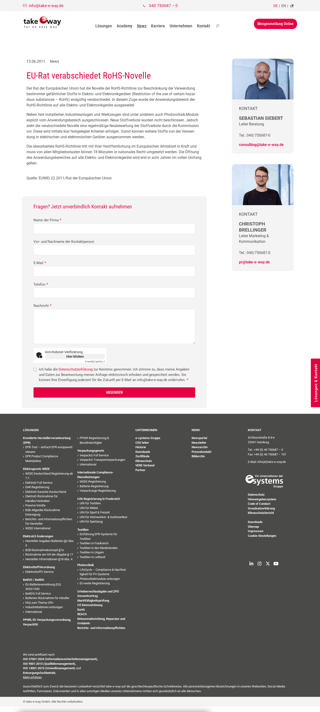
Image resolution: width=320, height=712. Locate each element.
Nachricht (42, 306)
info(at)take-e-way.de (271, 462)
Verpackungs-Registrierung (98, 490)
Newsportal (199, 438)
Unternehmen (181, 25)
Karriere (158, 25)
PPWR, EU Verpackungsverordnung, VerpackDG (47, 622)
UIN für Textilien (90, 503)
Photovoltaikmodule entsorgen (100, 579)
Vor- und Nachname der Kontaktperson (63, 242)
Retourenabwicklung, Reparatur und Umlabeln (101, 621)
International (33, 612)
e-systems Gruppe (147, 438)
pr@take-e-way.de (254, 262)
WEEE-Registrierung (93, 481)
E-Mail (39, 263)
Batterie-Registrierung (94, 486)
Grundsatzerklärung (261, 508)
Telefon (40, 284)
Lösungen (103, 25)
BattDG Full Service (38, 593)
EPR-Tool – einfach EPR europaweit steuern (48, 449)
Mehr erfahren (32, 677)
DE (275, 6)
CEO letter (142, 442)
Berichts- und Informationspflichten (101, 628)
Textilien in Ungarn (92, 552)
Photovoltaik (85, 565)
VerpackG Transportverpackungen (102, 459)
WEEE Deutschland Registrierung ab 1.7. (49, 476)
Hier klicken (75, 356)
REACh (82, 614)
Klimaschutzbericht (261, 513)
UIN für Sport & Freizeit (95, 512)
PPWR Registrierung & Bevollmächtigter (94, 440)
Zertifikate (142, 456)
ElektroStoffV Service (39, 572)
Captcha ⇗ (95, 361)
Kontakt (203, 25)
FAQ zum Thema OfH (39, 602)
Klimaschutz (143, 461)
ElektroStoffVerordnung (39, 567)
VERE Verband (144, 465)
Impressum (255, 531)
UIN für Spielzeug (91, 521)
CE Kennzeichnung (89, 605)
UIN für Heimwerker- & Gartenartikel (103, 517)
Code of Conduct (259, 503)
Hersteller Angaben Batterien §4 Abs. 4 (49, 543)
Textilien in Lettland (92, 557)
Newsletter (199, 442)
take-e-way (42, 22)
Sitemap (253, 526)
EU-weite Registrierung (95, 583)
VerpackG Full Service (94, 455)
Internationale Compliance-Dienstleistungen (95, 475)
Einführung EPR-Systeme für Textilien (98, 536)
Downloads (142, 452)
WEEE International (37, 528)
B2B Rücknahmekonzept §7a (44, 550)
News (141, 25)
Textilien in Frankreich (94, 543)
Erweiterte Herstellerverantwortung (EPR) (47, 440)
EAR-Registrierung (37, 487)
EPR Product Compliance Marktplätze (41, 458)
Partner (140, 470)
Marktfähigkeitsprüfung (93, 600)
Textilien (83, 529)
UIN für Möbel (89, 508)
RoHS (81, 609)
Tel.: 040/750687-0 (254, 135)
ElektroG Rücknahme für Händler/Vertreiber (41, 498)
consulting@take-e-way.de (261, 144)
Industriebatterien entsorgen (44, 607)
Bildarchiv (198, 456)
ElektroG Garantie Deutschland (45, 492)
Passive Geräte (35, 505)
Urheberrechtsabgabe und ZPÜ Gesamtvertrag (98, 594)
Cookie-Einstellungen (262, 536)
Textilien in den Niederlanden (99, 548)
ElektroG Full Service (38, 482)
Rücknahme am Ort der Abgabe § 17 (49, 554)
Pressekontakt (201, 452)
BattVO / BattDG (33, 579)
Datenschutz (256, 494)
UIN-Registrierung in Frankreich (98, 499)
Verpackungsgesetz (90, 450)
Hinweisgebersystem (262, 499)
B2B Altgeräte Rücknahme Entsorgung (42, 512)
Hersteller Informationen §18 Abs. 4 (48, 559)
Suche (217, 26)
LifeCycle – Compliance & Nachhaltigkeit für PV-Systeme (103, 572)
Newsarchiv (200, 447)
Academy (124, 25)
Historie (140, 447)
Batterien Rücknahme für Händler (47, 598)
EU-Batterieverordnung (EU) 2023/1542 (43, 587)
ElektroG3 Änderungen (38, 536)
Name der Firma (47, 220)
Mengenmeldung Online (275, 24)
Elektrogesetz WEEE (36, 469)
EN (283, 6)
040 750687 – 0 (163, 5)
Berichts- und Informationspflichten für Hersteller (48, 521)
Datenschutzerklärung (76, 369)
